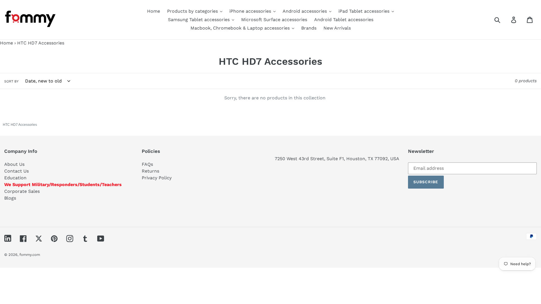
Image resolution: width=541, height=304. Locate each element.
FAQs (147, 164)
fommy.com (29, 254)
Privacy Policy (157, 177)
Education (15, 177)
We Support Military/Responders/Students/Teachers (63, 184)
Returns (150, 171)
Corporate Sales (22, 191)
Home (6, 43)
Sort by (11, 81)
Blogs (10, 198)
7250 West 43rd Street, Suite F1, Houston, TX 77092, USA (337, 158)
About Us (14, 164)
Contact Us (16, 171)
